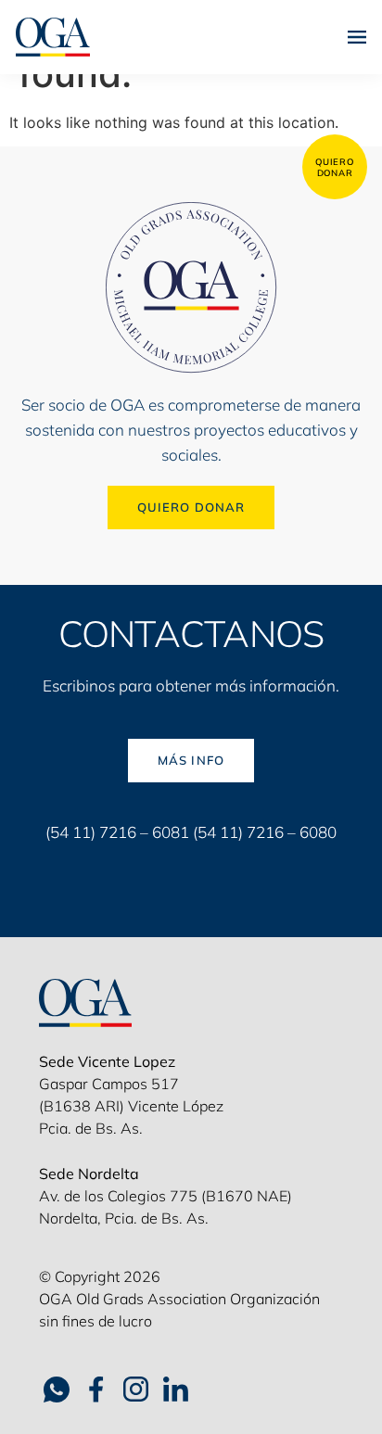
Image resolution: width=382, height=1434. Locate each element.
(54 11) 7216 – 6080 (265, 832)
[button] (357, 37)
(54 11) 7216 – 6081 (117, 832)
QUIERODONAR (334, 167)
